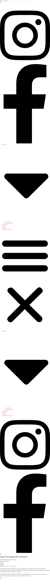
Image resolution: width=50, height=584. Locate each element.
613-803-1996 (7, 564)
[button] (25, 280)
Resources (5, 224)
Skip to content (4, 0)
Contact (5, 227)
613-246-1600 (7, 563)
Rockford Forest (9, 223)
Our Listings (8, 221)
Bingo (4, 226)
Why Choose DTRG (7, 229)
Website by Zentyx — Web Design (8, 566)
